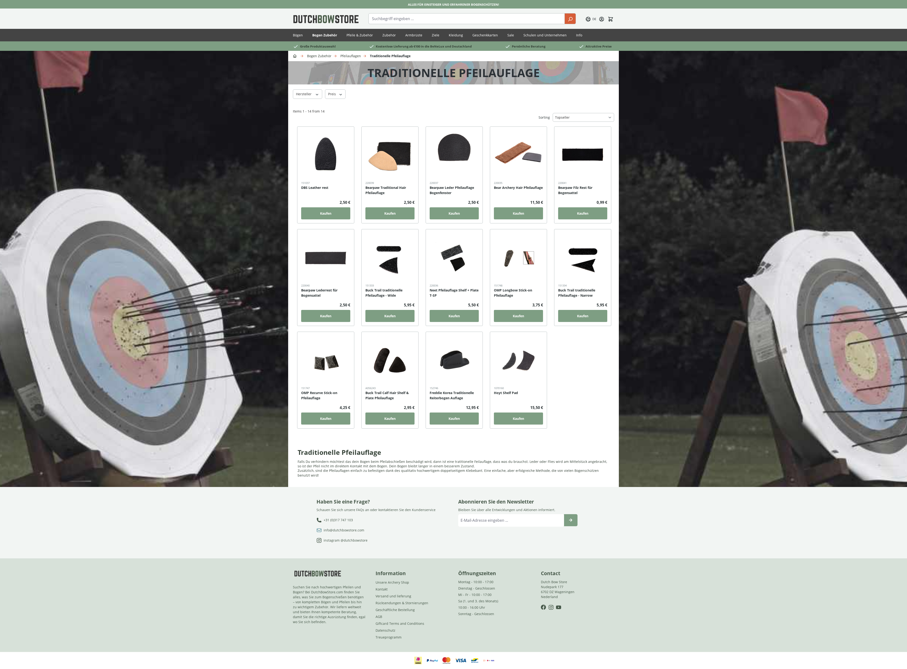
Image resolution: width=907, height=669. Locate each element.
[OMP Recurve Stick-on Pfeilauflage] (325, 360)
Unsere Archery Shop (392, 582)
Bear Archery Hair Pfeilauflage (518, 187)
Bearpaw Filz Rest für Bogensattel (575, 190)
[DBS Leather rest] (325, 155)
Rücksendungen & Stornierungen (402, 603)
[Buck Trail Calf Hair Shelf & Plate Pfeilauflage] (390, 360)
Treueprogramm (389, 637)
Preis (332, 94)
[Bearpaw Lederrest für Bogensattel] (325, 258)
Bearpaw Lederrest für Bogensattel (319, 293)
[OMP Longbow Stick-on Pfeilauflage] (518, 258)
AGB (379, 616)
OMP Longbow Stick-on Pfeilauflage (513, 293)
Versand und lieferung (393, 596)
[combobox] (466, 18)
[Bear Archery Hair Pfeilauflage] (518, 155)
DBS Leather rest (314, 187)
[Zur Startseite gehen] (326, 19)
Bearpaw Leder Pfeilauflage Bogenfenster (452, 190)
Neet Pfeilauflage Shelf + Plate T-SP (454, 293)
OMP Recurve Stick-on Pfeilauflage (319, 395)
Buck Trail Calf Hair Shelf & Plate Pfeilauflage (387, 395)
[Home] (295, 55)
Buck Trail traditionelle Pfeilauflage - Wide (383, 293)
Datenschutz (385, 630)
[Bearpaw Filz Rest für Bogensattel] (582, 155)
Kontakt (382, 589)
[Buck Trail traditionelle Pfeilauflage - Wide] (390, 258)
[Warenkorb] (610, 18)
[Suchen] (570, 18)
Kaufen (325, 213)
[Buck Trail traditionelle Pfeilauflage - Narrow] (582, 258)
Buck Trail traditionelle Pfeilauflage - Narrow (576, 293)
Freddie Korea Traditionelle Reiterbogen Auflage (452, 395)
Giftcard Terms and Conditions (400, 623)
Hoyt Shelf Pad (506, 393)
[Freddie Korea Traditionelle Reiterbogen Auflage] (454, 360)
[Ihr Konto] (601, 18)
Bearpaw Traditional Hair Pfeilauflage (385, 190)
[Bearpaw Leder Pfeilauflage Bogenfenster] (454, 155)
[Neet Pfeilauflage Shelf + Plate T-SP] (454, 258)
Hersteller (304, 94)
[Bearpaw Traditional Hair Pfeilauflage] (390, 155)
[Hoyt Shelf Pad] (518, 360)
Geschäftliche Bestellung (395, 610)
